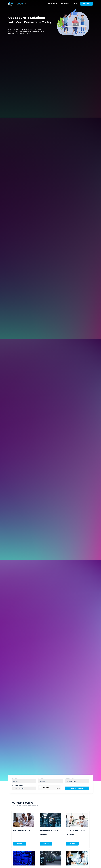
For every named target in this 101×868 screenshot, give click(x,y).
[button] (52, 4)
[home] (17, 4)
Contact (75, 3)
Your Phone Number (70, 778)
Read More (19, 843)
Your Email (40, 778)
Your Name (14, 778)
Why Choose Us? (65, 3)
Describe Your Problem (17, 785)
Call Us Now (86, 3)
